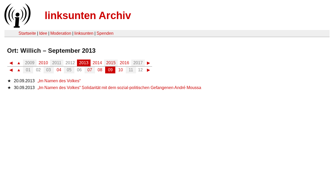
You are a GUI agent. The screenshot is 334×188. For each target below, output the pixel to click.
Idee (43, 33)
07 (89, 70)
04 (59, 70)
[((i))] (17, 26)
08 (100, 70)
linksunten (83, 33)
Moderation (60, 33)
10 (120, 70)
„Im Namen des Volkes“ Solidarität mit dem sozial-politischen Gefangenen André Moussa (119, 87)
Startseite (27, 33)
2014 (97, 63)
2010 (43, 63)
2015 (111, 63)
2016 (124, 63)
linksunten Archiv (88, 15)
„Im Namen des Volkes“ (59, 81)
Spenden (105, 33)
